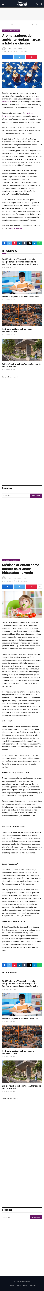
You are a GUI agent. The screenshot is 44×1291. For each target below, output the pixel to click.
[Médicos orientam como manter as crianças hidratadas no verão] (22, 604)
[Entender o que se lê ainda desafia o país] (22, 282)
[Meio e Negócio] (22, 4)
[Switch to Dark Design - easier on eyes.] (37, 4)
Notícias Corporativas (11, 30)
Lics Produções (16, 228)
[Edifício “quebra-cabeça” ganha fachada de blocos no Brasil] (22, 350)
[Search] (41, 3)
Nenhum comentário (10, 51)
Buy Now (33, 1285)
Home (12, 1285)
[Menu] (3, 3)
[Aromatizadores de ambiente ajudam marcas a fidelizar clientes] (22, 75)
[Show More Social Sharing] (40, 57)
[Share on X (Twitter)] (19, 57)
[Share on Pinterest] (31, 57)
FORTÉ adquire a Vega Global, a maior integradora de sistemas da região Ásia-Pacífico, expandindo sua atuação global (20, 261)
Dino (10, 48)
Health (25, 1285)
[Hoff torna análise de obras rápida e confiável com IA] (22, 315)
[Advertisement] (22, 408)
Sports (19, 1285)
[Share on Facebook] (7, 57)
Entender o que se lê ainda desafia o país (20, 297)
